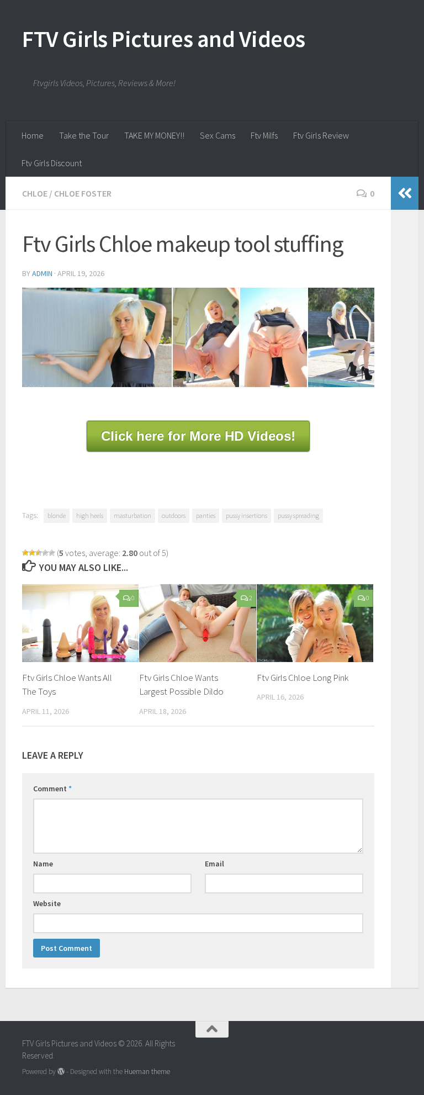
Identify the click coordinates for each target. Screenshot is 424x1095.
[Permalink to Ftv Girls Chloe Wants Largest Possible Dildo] (197, 623)
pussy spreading (298, 515)
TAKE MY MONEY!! (154, 135)
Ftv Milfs (264, 135)
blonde (56, 515)
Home (33, 135)
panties (205, 515)
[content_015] (341, 338)
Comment (52, 789)
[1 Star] (25, 552)
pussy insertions (246, 515)
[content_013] (206, 338)
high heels (89, 515)
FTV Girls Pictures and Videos (163, 38)
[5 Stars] (52, 552)
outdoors (174, 515)
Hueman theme (147, 1071)
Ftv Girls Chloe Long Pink (302, 677)
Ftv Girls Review (321, 135)
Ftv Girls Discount (52, 162)
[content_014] (273, 338)
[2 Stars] (32, 552)
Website (47, 903)
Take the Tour (84, 135)
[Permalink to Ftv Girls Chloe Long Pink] (315, 623)
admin (42, 273)
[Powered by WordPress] (61, 1071)
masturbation (132, 515)
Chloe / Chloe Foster (67, 193)
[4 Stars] (45, 552)
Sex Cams (217, 135)
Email (214, 864)
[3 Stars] (38, 552)
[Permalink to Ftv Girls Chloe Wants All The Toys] (80, 623)
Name (43, 864)
